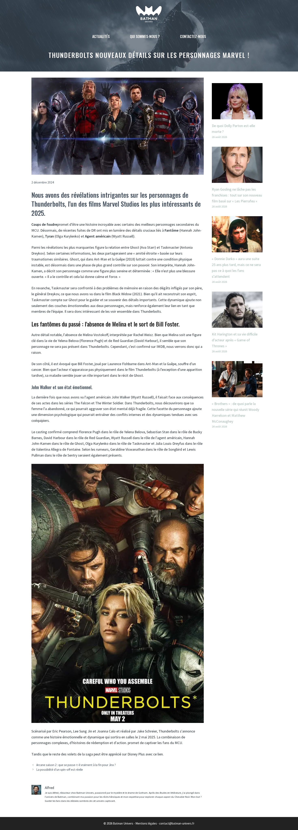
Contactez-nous (193, 36)
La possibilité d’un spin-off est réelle (59, 769)
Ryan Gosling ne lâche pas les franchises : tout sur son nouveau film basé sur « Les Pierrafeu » (237, 195)
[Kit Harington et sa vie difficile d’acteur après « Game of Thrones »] (237, 324)
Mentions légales (146, 823)
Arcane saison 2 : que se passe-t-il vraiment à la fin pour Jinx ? (76, 765)
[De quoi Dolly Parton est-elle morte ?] (237, 116)
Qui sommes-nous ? (145, 36)
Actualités (101, 36)
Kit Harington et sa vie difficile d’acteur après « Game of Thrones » (234, 340)
